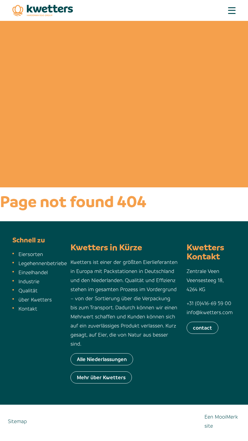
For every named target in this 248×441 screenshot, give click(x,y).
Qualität (28, 290)
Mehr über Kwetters (101, 377)
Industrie (28, 281)
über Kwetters (35, 299)
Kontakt (27, 308)
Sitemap (17, 421)
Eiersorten (30, 254)
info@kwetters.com (210, 312)
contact (202, 327)
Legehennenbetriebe (42, 263)
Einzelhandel (33, 272)
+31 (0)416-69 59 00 (209, 303)
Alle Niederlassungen (102, 359)
